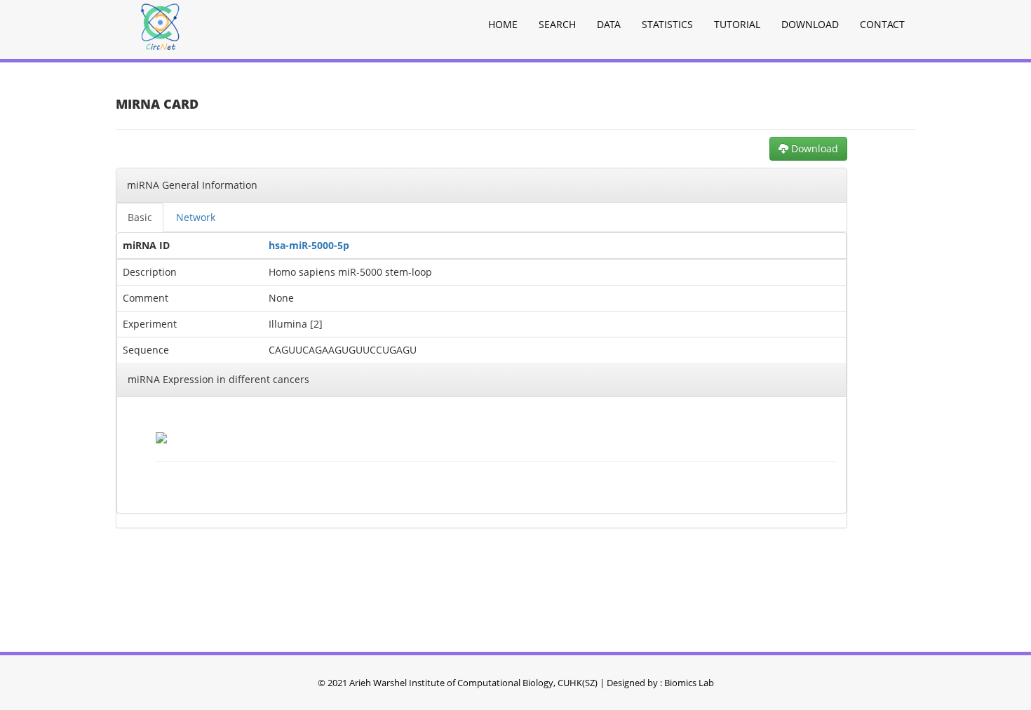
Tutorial (737, 24)
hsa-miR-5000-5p (309, 245)
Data (609, 24)
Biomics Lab (689, 682)
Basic (140, 217)
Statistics (667, 24)
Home (503, 24)
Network (195, 217)
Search (557, 24)
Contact (882, 24)
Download (810, 24)
